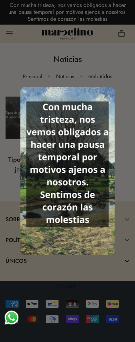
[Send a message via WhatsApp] (11, 317)
